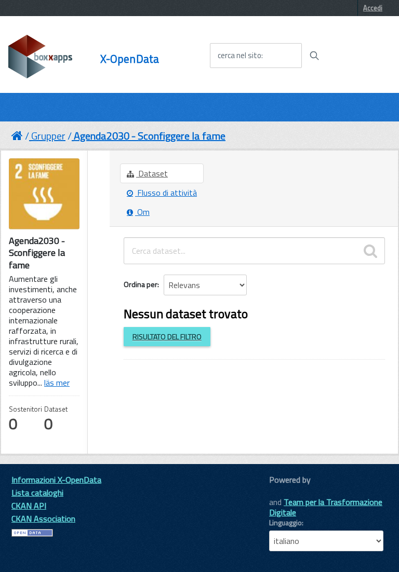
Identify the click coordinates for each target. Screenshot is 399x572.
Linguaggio (285, 522)
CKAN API (28, 505)
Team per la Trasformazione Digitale (325, 507)
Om (142, 212)
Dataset (152, 173)
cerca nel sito (239, 55)
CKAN (286, 491)
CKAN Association (43, 518)
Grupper (48, 136)
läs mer (57, 382)
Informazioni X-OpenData (56, 479)
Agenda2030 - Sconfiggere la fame (149, 136)
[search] (370, 250)
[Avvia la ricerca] (314, 55)
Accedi (372, 8)
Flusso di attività (166, 192)
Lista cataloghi (37, 492)
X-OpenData (129, 58)
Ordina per (140, 284)
